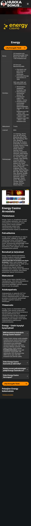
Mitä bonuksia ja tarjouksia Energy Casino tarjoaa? (13, 333)
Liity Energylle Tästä (13, 48)
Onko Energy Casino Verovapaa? (11, 376)
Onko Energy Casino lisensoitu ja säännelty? (12, 363)
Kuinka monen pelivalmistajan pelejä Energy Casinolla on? (14, 369)
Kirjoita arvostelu (7, 395)
